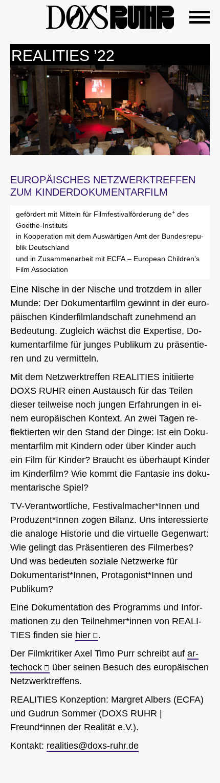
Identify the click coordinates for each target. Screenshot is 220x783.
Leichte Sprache (20, 15)
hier (83, 635)
